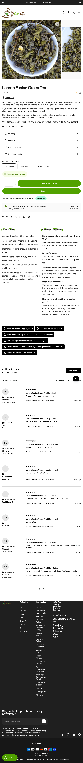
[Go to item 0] (39, 82)
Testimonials (41, 688)
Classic (23, 611)
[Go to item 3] (44, 82)
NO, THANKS (21, 400)
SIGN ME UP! (21, 394)
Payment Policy (39, 640)
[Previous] (3, 2)
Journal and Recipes (41, 662)
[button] (39, 589)
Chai (22, 618)
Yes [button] (43, 426)
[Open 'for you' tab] (76, 379)
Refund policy (18, 759)
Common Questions (40, 645)
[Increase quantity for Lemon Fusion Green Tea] (13, 183)
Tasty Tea (24, 621)
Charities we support (41, 684)
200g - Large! (43, 166)
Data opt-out (41, 692)
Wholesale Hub (40, 651)
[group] (41, 424)
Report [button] (47, 426)
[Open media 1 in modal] (57, 24)
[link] (59, 615)
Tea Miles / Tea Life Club (41, 612)
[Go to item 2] (41, 82)
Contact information (62, 759)
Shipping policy (50, 759)
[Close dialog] (79, 355)
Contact (39, 607)
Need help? (9, 97)
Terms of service (39, 759)
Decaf (22, 624)
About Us (40, 616)
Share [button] (52, 426)
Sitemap (39, 695)
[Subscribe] (44, 721)
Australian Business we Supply (41, 677)
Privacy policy (28, 759)
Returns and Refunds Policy (41, 627)
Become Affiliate (39, 657)
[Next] (80, 2)
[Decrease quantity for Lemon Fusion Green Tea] (4, 183)
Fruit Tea (23, 631)
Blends (22, 614)
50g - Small (9, 166)
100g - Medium (26, 166)
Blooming (24, 628)
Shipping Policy (39, 621)
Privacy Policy (39, 634)
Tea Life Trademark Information (40, 669)
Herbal (22, 607)
